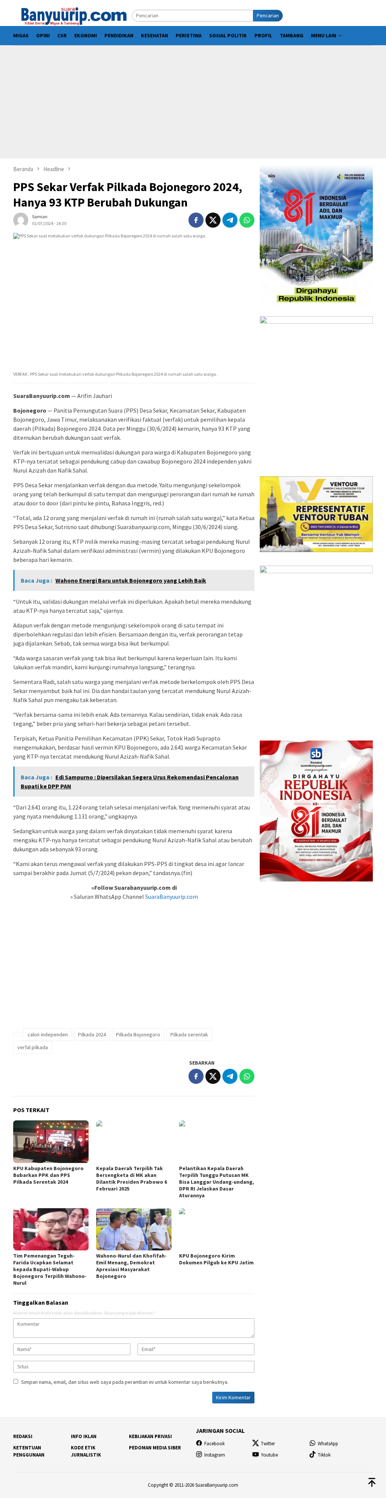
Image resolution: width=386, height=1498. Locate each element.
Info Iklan (83, 1436)
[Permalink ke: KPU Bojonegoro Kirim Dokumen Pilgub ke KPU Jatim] (216, 1229)
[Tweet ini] (213, 220)
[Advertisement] (193, 102)
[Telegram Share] (229, 220)
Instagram (214, 1455)
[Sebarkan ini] (196, 220)
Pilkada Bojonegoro (138, 1034)
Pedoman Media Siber (155, 1447)
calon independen (48, 1034)
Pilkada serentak (189, 1034)
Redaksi (22, 1436)
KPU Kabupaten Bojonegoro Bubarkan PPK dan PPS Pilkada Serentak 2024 (48, 1175)
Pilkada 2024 (92, 1034)
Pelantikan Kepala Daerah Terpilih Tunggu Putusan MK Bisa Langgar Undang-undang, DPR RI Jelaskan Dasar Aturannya (216, 1182)
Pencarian (268, 15)
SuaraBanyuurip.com (171, 896)
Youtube (269, 1455)
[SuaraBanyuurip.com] (72, 15)
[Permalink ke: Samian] (20, 219)
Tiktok (324, 1455)
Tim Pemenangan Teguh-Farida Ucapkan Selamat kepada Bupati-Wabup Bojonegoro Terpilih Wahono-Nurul (50, 1269)
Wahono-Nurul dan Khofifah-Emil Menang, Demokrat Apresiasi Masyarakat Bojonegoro (131, 1265)
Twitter (268, 1443)
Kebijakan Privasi (150, 1436)
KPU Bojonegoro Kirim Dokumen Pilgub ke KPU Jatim (216, 1259)
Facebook (214, 1443)
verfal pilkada (32, 1047)
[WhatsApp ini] (246, 220)
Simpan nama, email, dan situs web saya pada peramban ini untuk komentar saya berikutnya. (124, 1382)
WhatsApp (328, 1443)
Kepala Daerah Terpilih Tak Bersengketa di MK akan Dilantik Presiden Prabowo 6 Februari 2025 (131, 1178)
